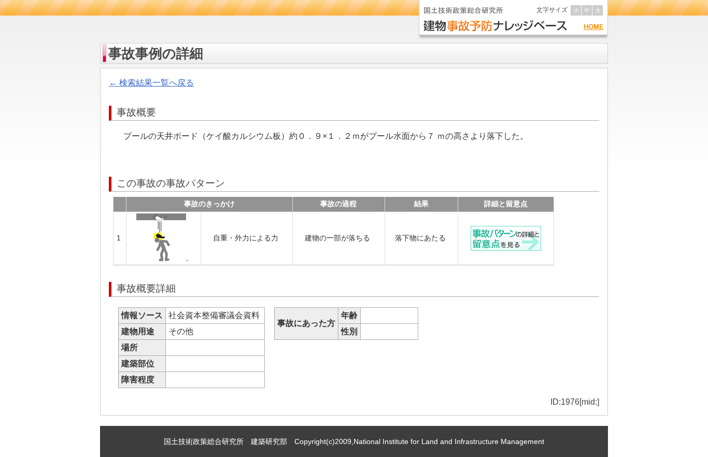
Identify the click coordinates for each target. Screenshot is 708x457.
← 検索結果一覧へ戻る (151, 82)
